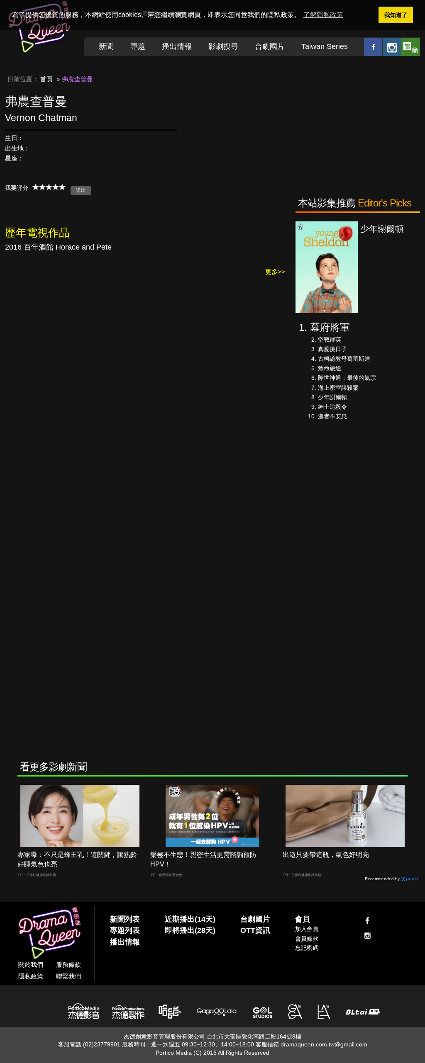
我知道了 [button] (396, 15)
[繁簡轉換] (410, 46)
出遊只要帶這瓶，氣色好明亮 (326, 854)
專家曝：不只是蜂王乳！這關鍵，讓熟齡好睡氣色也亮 (77, 859)
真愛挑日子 (332, 349)
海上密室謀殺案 (338, 387)
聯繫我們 (68, 976)
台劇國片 (270, 46)
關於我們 (30, 964)
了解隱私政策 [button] (323, 14)
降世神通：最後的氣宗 (347, 377)
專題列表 (125, 930)
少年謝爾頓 (332, 397)
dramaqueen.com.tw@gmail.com (324, 1044)
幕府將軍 (330, 327)
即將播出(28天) (190, 930)
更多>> (275, 271)
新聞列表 (125, 919)
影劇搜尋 (223, 46)
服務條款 (68, 964)
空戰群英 (329, 339)
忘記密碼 (306, 947)
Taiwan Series (324, 46)
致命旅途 (329, 368)
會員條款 (306, 938)
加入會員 (306, 929)
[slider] (49, 187)
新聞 (106, 46)
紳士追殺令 (332, 406)
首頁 (46, 79)
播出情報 (177, 46)
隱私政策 (30, 976)
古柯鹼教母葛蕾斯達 (344, 358)
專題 (137, 46)
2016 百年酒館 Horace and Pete (58, 247)
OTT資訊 (255, 930)
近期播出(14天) (190, 919)
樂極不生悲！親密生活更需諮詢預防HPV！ (203, 859)
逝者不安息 (332, 416)
